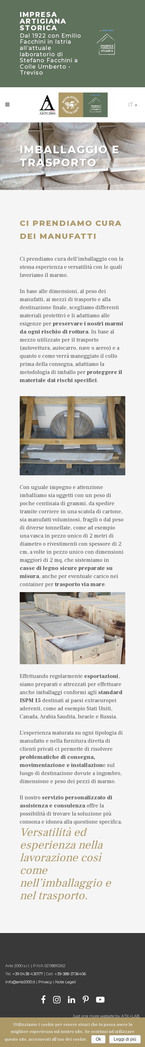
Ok (98, 1039)
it (130, 105)
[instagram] (57, 999)
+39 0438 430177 (27, 973)
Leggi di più (125, 1039)
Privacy (45, 981)
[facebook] (43, 999)
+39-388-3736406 (70, 973)
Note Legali (65, 981)
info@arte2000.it (20, 981)
